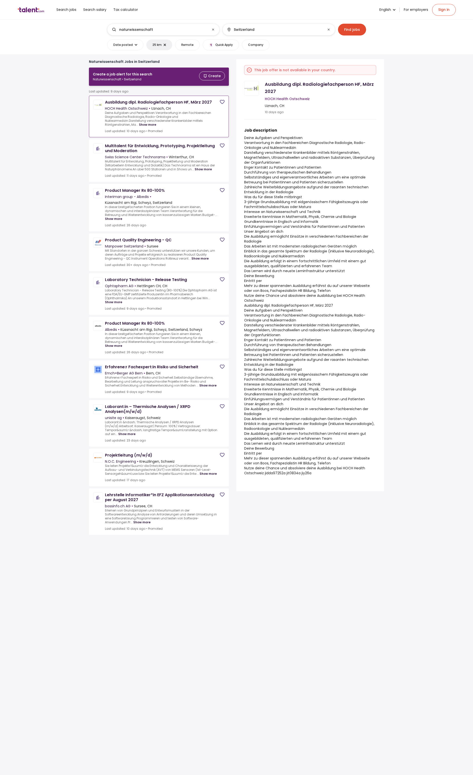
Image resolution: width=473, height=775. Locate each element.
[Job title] (159, 29)
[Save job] (222, 102)
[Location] (274, 29)
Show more (147, 125)
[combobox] (163, 29)
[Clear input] (213, 29)
